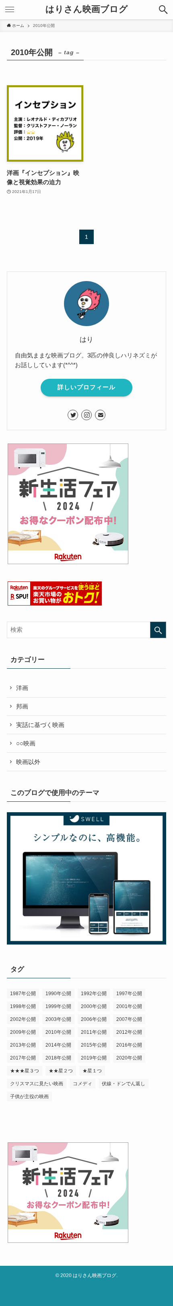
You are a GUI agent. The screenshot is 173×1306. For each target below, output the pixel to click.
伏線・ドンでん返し (123, 1083)
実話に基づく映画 (40, 724)
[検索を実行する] (158, 630)
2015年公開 (94, 1045)
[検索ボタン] (163, 9)
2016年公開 (129, 1045)
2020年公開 (129, 1058)
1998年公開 (23, 1006)
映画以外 (28, 761)
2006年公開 (94, 1019)
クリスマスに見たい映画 (36, 1083)
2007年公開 (129, 1019)
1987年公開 (23, 993)
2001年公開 (129, 1006)
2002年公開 (23, 1019)
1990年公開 (58, 993)
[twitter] (73, 415)
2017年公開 (23, 1058)
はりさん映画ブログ (86, 9)
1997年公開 (129, 993)
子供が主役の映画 (29, 1096)
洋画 (22, 687)
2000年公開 (94, 1006)
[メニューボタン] (9, 9)
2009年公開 (23, 1032)
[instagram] (86, 415)
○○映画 (25, 743)
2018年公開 (58, 1058)
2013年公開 (23, 1045)
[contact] (100, 415)
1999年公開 (58, 1006)
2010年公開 (58, 1032)
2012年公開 (129, 1032)
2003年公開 (58, 1019)
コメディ (82, 1083)
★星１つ (92, 1071)
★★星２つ (61, 1071)
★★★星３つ (24, 1071)
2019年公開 (94, 1058)
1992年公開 (94, 993)
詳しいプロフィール (86, 387)
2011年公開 (94, 1032)
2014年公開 (58, 1045)
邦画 (22, 706)
